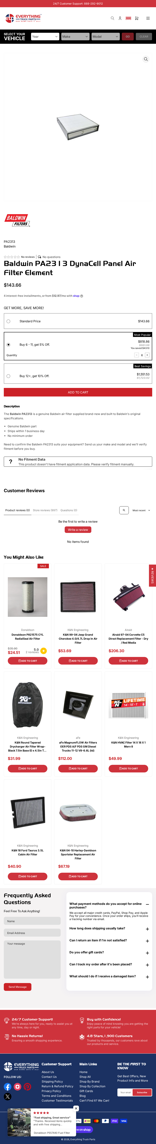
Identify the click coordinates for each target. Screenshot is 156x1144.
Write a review (78, 530)
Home (84, 1072)
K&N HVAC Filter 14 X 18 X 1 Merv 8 (128, 744)
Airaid (128, 629)
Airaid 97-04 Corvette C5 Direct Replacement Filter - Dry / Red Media (128, 638)
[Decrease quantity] (136, 355)
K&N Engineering (78, 629)
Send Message (18, 986)
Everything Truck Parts (82, 1139)
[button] (128, 18)
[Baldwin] (17, 220)
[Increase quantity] (147, 355)
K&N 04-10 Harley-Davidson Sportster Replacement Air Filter (78, 854)
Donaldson (27, 629)
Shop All (85, 1077)
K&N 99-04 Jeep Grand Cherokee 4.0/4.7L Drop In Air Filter (78, 638)
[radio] (78, 321)
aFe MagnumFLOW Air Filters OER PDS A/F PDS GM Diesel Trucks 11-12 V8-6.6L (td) (78, 746)
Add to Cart (29, 660)
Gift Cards (86, 1091)
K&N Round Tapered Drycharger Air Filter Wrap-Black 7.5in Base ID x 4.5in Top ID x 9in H (27, 746)
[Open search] (124, 510)
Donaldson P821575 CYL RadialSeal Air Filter (28, 636)
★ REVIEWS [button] (152, 576)
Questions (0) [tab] (68, 510)
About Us (48, 1072)
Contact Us (49, 1077)
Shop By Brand (89, 1081)
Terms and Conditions (56, 1096)
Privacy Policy (51, 1091)
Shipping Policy (52, 1081)
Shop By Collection (92, 1086)
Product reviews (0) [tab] (17, 510)
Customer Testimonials (57, 1100)
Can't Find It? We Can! (94, 1100)
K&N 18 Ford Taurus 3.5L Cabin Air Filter (28, 852)
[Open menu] (148, 18)
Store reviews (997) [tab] (45, 510)
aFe (78, 737)
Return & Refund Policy (57, 1086)
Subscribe (142, 1092)
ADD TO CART (78, 392)
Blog (83, 1096)
